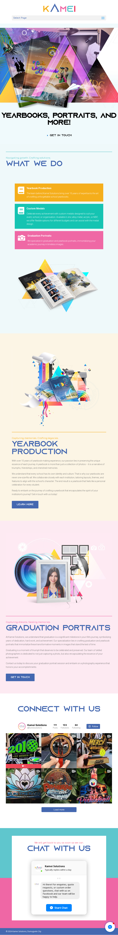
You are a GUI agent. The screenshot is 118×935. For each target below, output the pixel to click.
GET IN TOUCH (61, 135)
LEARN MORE (25, 504)
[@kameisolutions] (22, 726)
